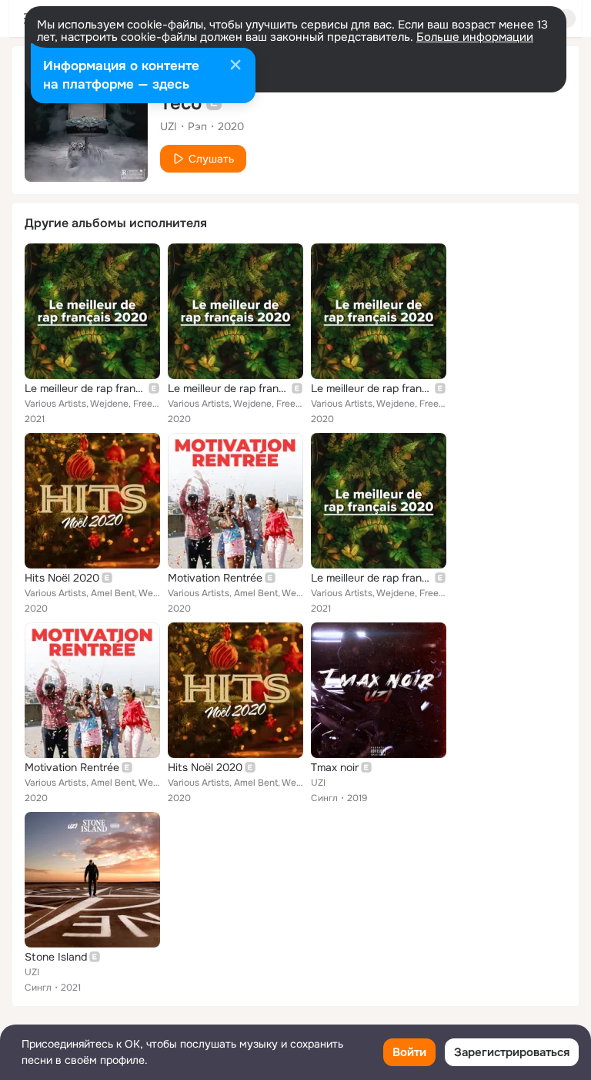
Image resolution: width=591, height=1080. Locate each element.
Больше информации (474, 37)
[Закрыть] (235, 66)
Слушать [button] (211, 159)
